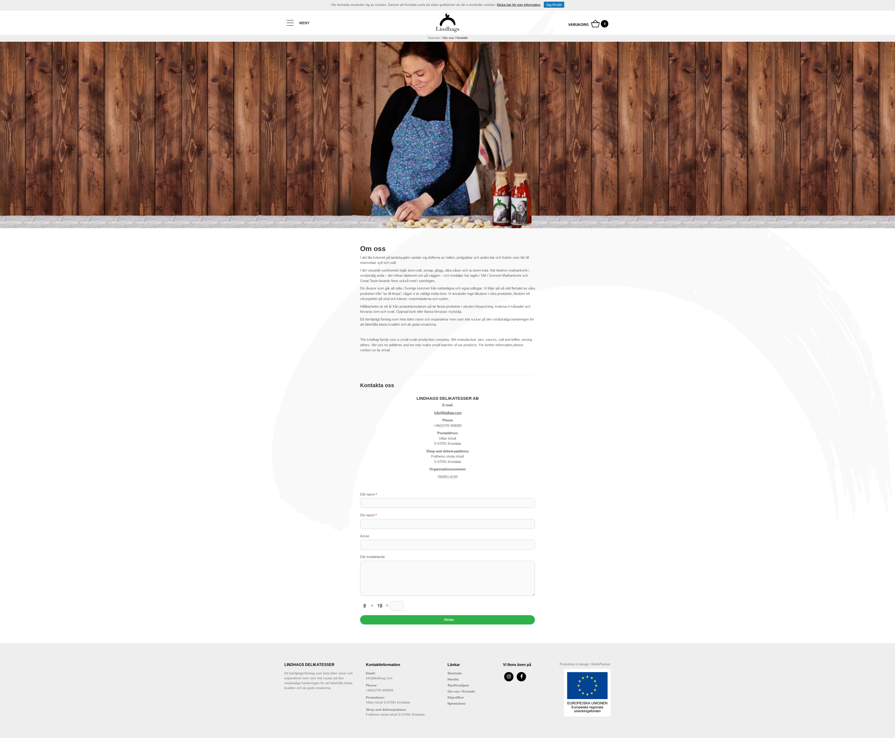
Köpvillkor (456, 697)
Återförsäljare (458, 685)
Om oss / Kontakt (461, 691)
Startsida (434, 38)
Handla (453, 679)
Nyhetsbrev (457, 703)
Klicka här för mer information (518, 5)
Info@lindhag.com (448, 413)
